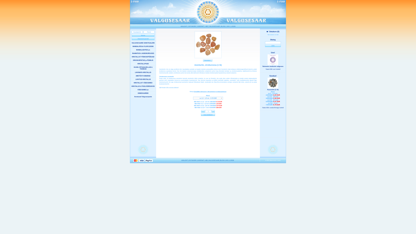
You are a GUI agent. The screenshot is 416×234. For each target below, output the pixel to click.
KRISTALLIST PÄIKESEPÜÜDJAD (143, 57)
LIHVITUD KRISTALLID (143, 79)
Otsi (272, 46)
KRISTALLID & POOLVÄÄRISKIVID (143, 86)
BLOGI (223, 26)
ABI (206, 26)
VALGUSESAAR (214, 26)
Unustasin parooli (143, 39)
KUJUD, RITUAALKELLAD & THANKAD (143, 68)
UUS (228, 26)
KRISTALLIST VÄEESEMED (143, 83)
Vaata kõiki (273, 69)
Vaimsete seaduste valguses (272, 66)
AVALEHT (184, 26)
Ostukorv (274, 31)
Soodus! (272, 76)
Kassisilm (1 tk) (273, 89)
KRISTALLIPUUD (143, 64)
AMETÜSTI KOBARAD (143, 76)
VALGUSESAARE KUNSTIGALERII (143, 43)
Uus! (273, 53)
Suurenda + (208, 60)
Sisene (143, 35)
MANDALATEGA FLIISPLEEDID (143, 46)
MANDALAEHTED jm (143, 50)
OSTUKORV (192, 26)
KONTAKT (200, 26)
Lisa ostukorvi (208, 115)
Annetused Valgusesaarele (143, 97)
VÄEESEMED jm (143, 90)
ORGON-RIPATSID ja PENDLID (143, 60)
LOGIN (233, 26)
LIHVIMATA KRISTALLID (143, 72)
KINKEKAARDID (143, 93)
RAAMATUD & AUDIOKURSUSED (143, 53)
